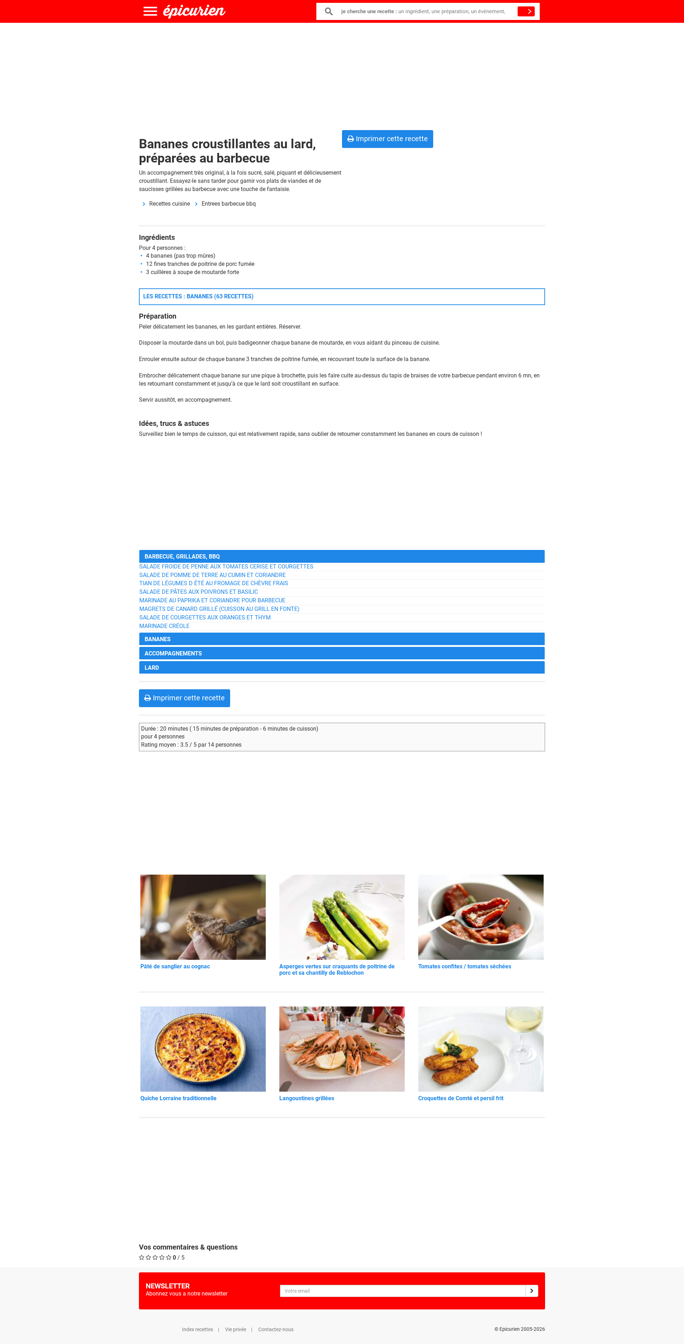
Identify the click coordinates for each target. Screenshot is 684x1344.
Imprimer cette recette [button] (391, 138)
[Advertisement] (342, 75)
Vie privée (235, 1329)
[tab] (342, 556)
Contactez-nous (276, 1329)
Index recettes (197, 1329)
